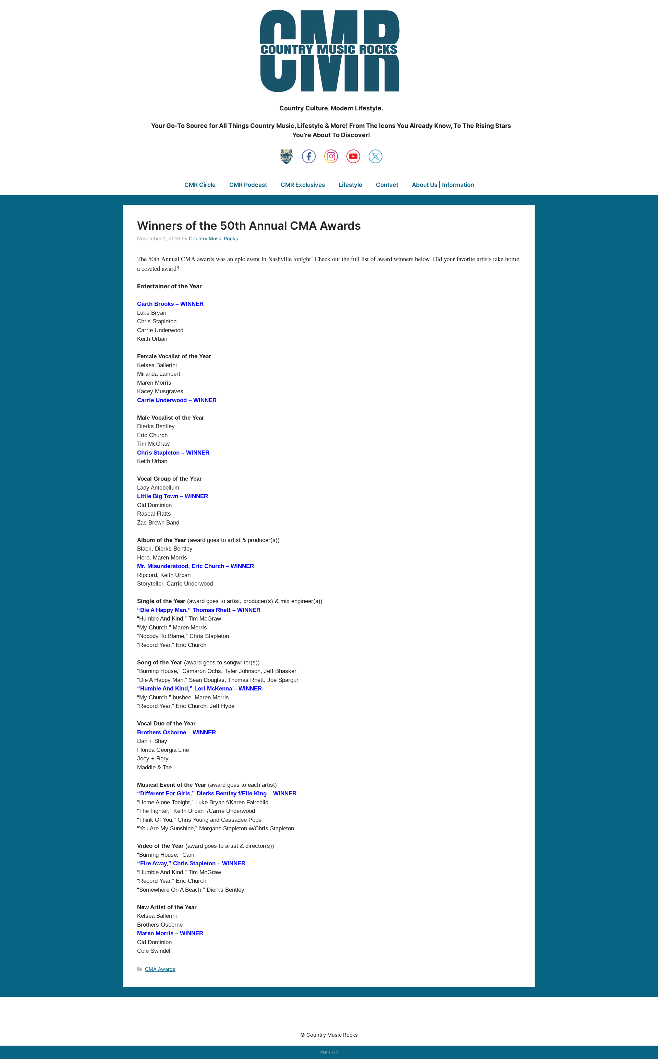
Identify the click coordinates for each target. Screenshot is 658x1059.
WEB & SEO (329, 1052)
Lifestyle (350, 184)
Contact (387, 184)
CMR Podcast (248, 184)
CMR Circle (200, 184)
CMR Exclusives (303, 184)
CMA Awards (160, 969)
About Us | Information (443, 184)
